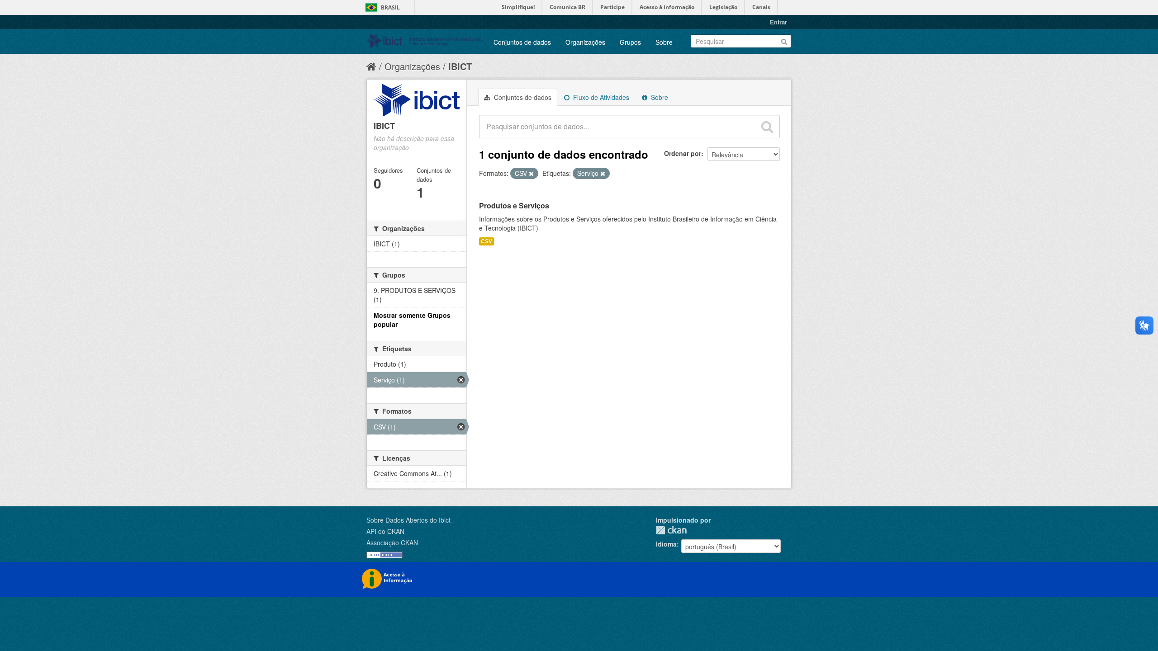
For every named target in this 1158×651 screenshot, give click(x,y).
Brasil (390, 7)
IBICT (460, 66)
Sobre (664, 42)
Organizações (585, 42)
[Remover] (531, 173)
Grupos (630, 42)
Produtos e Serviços (514, 205)
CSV (486, 241)
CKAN (671, 530)
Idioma (666, 543)
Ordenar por (682, 153)
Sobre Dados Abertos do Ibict (408, 519)
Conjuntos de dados (522, 42)
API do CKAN (385, 531)
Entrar (778, 22)
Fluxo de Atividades (600, 97)
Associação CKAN (392, 542)
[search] (767, 126)
